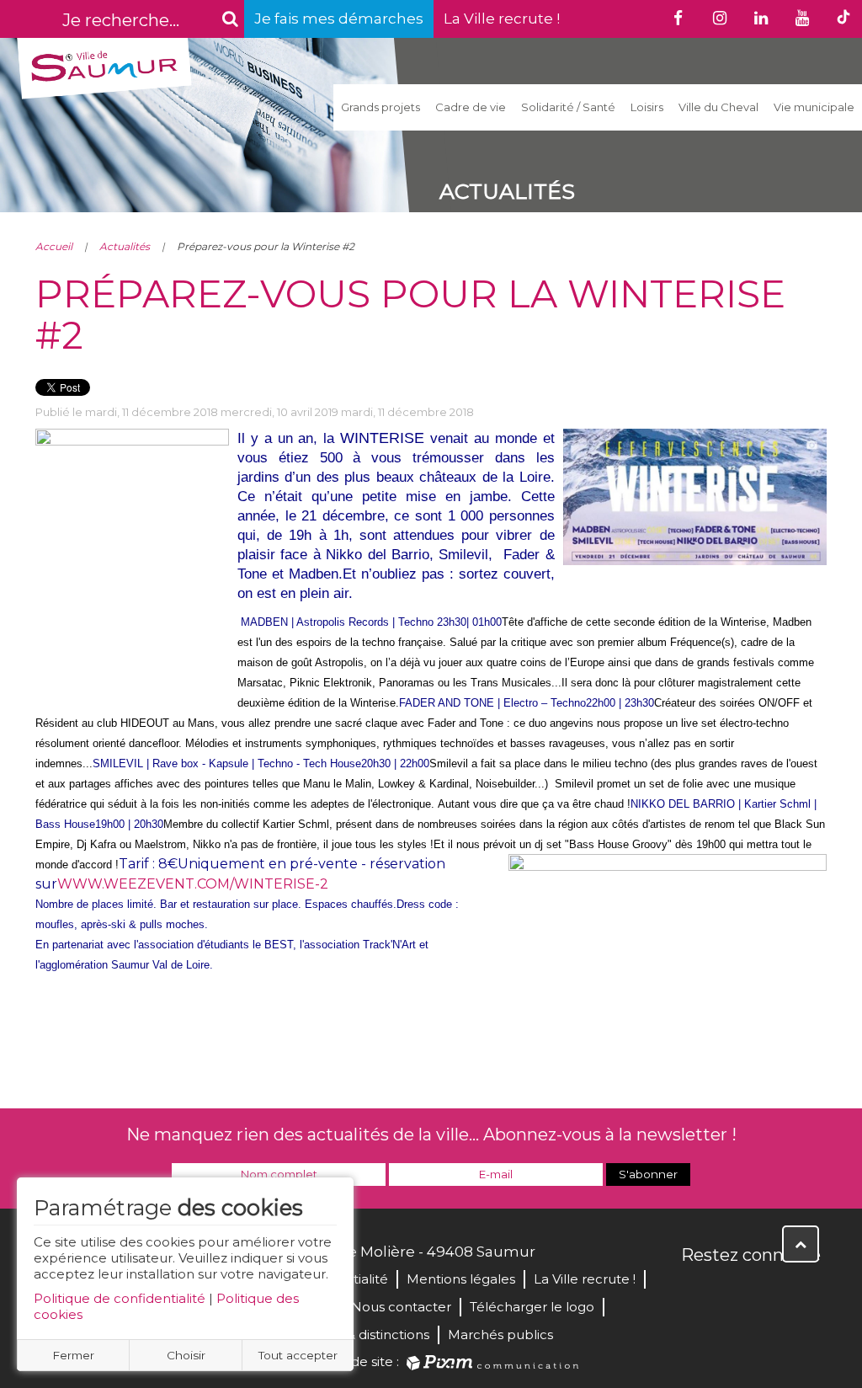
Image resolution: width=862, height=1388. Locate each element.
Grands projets (380, 107)
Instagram (806, 1291)
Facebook (695, 1291)
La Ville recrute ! (502, 18)
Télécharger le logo (532, 1307)
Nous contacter (401, 1307)
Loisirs (647, 107)
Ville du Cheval (718, 107)
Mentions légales (461, 1279)
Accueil (53, 246)
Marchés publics (500, 1335)
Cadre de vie (470, 107)
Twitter (732, 1291)
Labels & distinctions (365, 1335)
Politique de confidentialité (119, 1298)
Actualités (124, 246)
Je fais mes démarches (338, 18)
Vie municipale (814, 107)
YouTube (769, 1291)
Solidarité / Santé (568, 107)
